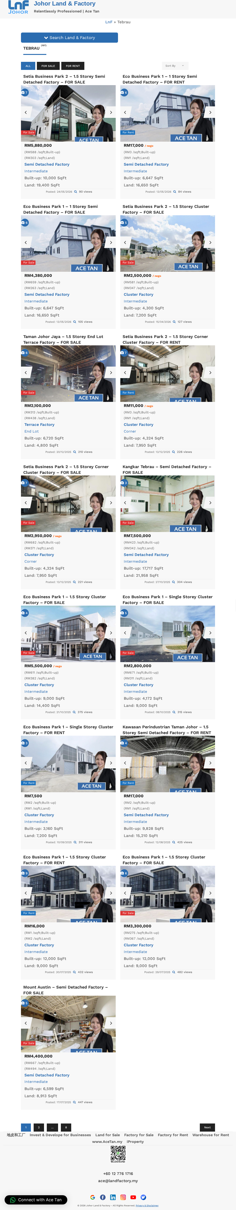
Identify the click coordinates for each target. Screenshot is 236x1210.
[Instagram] (123, 1197)
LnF (108, 22)
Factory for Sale (138, 1135)
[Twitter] (143, 1197)
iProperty (135, 1141)
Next (207, 1127)
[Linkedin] (113, 1197)
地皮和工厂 (16, 1135)
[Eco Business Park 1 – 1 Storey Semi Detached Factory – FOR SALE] (68, 243)
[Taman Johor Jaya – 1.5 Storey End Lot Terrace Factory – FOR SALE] (68, 373)
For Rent (73, 66)
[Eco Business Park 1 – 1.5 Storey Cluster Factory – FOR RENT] (68, 894)
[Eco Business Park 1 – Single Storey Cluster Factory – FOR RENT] (68, 764)
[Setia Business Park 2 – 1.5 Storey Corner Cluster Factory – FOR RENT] (167, 373)
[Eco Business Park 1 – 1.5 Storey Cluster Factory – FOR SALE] (68, 634)
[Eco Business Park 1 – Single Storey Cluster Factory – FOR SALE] (167, 634)
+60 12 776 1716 (118, 1173)
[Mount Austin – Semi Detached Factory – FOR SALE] (68, 1024)
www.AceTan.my (107, 1141)
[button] (36, 1199)
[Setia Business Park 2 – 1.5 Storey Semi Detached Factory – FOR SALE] (68, 113)
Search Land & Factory (71, 37)
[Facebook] (103, 1197)
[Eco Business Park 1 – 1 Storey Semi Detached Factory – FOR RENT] (167, 113)
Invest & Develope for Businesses (60, 1135)
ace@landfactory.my (118, 1180)
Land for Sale (107, 1135)
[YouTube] (133, 1197)
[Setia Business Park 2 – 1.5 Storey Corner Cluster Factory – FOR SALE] (68, 503)
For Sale (48, 66)
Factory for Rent (173, 1135)
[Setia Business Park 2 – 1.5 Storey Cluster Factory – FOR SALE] (167, 243)
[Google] (93, 1197)
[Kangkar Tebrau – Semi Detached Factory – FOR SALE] (167, 503)
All (28, 66)
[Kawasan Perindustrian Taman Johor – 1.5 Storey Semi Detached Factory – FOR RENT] (167, 764)
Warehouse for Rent (210, 1135)
